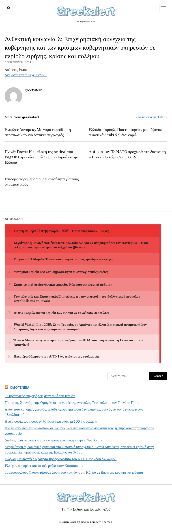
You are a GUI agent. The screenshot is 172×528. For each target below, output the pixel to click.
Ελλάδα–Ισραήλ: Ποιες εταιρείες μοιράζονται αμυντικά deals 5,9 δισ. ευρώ (125, 132)
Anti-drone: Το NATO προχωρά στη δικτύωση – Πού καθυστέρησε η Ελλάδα (127, 154)
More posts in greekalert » (151, 117)
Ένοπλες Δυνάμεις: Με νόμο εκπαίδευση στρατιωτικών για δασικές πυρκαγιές (38, 132)
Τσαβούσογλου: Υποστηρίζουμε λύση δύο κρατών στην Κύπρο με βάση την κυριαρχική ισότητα (74, 472)
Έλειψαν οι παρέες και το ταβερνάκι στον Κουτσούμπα (44, 465)
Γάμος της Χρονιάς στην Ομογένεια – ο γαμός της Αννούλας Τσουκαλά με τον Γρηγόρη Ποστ (72, 402)
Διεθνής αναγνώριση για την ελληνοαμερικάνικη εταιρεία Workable (53, 440)
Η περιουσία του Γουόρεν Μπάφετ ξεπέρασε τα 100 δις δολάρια (51, 421)
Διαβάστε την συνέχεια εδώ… (26, 74)
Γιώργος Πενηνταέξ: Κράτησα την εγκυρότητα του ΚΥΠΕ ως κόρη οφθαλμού (60, 458)
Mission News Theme (72, 522)
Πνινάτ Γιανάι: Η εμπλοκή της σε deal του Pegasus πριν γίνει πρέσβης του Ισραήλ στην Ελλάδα (41, 157)
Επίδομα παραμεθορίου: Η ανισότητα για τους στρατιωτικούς (42, 181)
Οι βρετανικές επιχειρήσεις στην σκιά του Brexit (40, 395)
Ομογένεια (20, 387)
